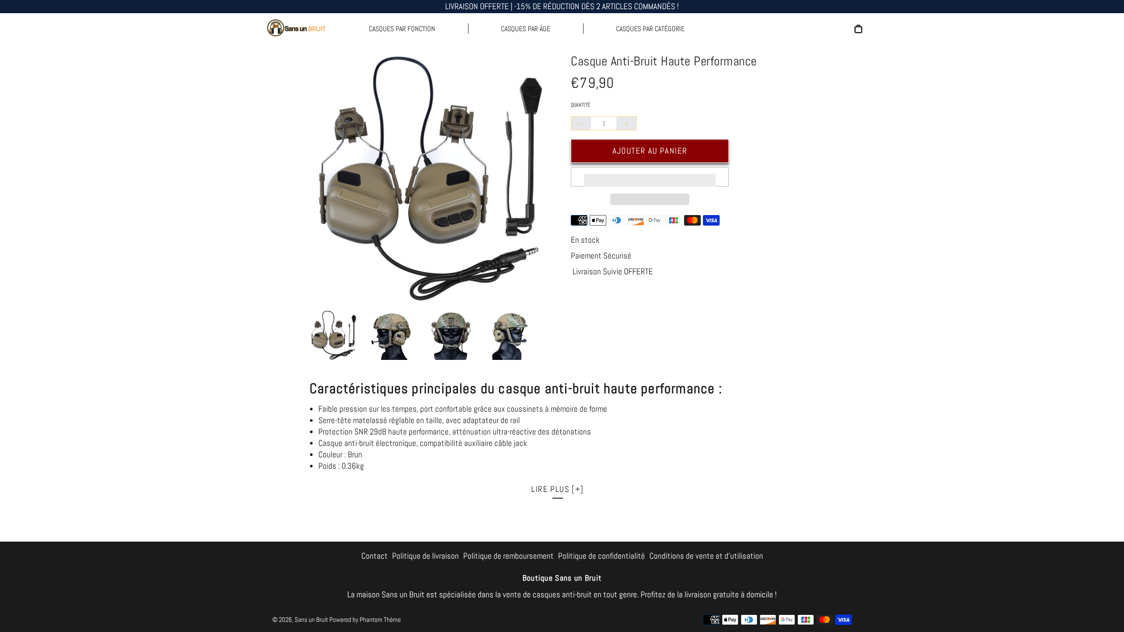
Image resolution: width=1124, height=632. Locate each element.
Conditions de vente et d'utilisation (706, 555)
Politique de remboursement (508, 555)
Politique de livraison (425, 555)
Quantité (580, 104)
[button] (650, 177)
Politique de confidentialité (601, 555)
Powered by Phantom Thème (365, 619)
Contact (374, 555)
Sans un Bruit (311, 619)
